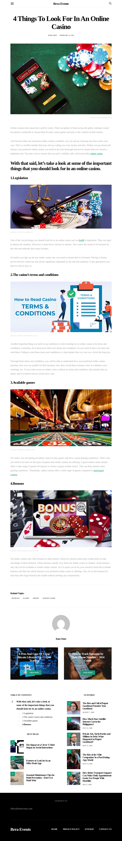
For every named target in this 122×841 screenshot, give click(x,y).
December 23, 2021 (43, 666)
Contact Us (105, 829)
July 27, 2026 (87, 745)
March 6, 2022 (95, 666)
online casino (96, 153)
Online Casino (49, 598)
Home (54, 829)
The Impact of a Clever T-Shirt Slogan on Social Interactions (40, 746)
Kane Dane (52, 35)
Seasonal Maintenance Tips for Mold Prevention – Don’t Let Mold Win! (40, 778)
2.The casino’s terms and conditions (37, 717)
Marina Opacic (81, 666)
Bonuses (15, 598)
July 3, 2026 (87, 784)
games (26, 598)
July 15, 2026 (87, 764)
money (36, 598)
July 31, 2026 (87, 728)
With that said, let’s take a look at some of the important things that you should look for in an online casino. (35, 705)
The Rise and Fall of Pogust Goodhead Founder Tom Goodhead (95, 706)
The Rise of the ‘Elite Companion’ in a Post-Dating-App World (96, 757)
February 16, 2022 (67, 35)
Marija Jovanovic (25, 666)
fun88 (81, 240)
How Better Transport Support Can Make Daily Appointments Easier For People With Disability (97, 777)
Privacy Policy (71, 829)
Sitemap (89, 829)
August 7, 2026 (88, 712)
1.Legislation (27, 713)
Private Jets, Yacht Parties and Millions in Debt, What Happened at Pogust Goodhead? (96, 738)
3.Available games (30, 721)
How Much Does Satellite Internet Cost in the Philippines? (94, 722)
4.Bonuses (26, 724)
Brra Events (61, 4)
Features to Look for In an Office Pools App (38, 762)
